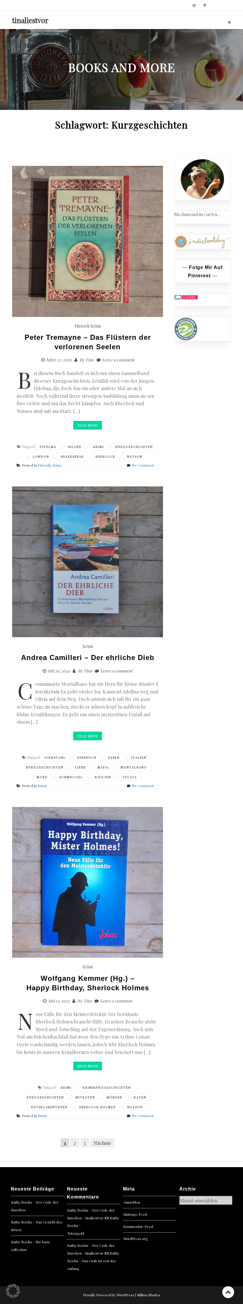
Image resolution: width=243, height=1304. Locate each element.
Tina (89, 360)
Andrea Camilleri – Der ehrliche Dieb (87, 657)
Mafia (103, 767)
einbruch (87, 757)
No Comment (143, 465)
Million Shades (148, 1294)
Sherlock (105, 456)
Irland (75, 447)
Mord (42, 777)
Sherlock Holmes (97, 1107)
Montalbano (134, 767)
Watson (135, 456)
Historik (82, 326)
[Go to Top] (228, 1292)
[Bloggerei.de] (186, 297)
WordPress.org (135, 1238)
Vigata (130, 777)
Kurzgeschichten (134, 447)
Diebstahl (55, 757)
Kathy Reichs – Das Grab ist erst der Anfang (93, 1261)
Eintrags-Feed (135, 1214)
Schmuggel (71, 777)
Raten (140, 1097)
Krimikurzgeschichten (107, 1087)
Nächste (102, 1143)
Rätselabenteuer (49, 1107)
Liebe (80, 767)
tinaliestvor (30, 20)
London (41, 456)
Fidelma (48, 447)
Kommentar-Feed (138, 1226)
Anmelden (131, 1202)
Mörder (114, 1097)
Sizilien (103, 777)
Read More (87, 425)
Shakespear (72, 456)
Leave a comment (118, 360)
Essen (114, 757)
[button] (13, 1291)
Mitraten (85, 1097)
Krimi (96, 326)
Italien (139, 757)
